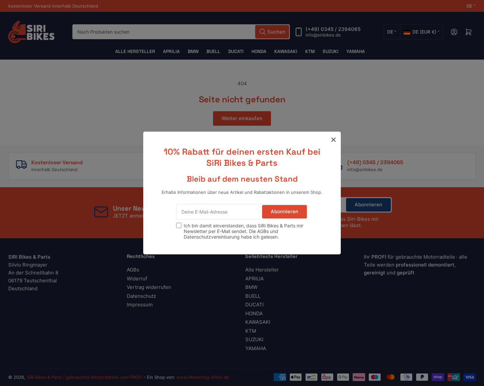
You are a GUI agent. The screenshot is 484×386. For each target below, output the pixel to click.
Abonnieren (284, 211)
